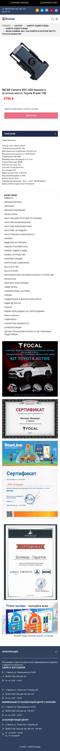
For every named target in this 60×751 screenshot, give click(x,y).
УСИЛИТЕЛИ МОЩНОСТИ (16, 323)
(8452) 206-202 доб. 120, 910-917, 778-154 (23, 728)
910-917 (22, 9)
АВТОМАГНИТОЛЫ (13, 202)
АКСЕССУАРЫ (10, 214)
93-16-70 (6, 11)
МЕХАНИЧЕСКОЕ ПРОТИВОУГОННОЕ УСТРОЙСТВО (29, 274)
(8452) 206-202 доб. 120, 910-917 (19, 694)
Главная (6, 25)
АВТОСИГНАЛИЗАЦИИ (14, 210)
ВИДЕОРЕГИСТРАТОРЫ (15, 242)
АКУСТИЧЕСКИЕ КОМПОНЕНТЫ (19, 234)
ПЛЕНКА (8, 295)
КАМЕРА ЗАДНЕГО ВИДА (38, 25)
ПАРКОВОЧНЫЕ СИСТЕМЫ (17, 291)
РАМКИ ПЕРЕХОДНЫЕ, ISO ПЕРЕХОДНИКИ (24, 311)
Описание (9, 133)
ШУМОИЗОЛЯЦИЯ (12, 327)
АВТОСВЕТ (9, 206)
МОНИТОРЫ (10, 279)
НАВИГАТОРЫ (10, 287)
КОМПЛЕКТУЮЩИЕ (13, 258)
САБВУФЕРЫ (10, 319)
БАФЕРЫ (8, 238)
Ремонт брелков (11, 315)
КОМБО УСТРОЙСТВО (15, 254)
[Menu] (56, 18)
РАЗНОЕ (8, 307)
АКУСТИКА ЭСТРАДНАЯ (15, 230)
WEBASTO (9, 198)
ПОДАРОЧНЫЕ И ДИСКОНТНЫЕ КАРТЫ (22, 299)
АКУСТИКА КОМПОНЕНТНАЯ (18, 226)
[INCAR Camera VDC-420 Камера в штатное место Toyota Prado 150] (30, 61)
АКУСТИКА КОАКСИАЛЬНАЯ (17, 222)
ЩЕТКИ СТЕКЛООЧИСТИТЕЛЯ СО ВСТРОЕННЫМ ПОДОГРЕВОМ (27, 333)
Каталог (19, 25)
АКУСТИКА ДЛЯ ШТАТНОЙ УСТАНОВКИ (23, 218)
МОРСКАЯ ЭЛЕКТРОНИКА (16, 283)
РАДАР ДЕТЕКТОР (12, 303)
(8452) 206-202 (11, 9)
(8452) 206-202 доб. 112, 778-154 (19, 711)
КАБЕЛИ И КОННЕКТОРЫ (16, 246)
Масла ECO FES (11, 266)
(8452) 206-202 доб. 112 (15, 676)
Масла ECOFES (11, 270)
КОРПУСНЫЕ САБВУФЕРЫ (16, 262)
